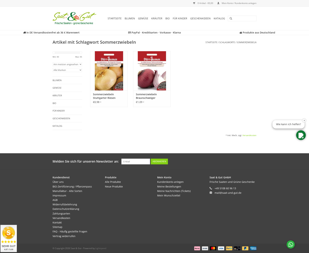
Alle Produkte (113, 182)
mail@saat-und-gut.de (228, 192)
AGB (55, 200)
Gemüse (143, 18)
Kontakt (57, 222)
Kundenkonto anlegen (170, 182)
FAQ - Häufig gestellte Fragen (70, 231)
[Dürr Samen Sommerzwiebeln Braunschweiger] (152, 70)
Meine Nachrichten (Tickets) (174, 191)
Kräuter (156, 18)
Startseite (115, 18)
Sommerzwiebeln (246, 42)
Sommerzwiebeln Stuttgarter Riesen (104, 96)
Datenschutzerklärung (66, 209)
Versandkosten (249, 135)
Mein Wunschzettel (168, 195)
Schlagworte (227, 42)
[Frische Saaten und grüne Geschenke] (76, 18)
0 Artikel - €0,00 (205, 3)
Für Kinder (180, 18)
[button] (301, 135)
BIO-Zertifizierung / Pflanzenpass (72, 186)
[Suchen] (229, 19)
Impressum (59, 195)
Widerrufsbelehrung (65, 204)
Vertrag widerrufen (64, 236)
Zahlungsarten (61, 213)
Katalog (219, 18)
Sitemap (57, 227)
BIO (167, 18)
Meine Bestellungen (169, 186)
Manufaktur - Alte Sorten (67, 191)
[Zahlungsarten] (197, 248)
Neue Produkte (114, 186)
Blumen (130, 18)
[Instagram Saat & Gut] (253, 161)
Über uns (58, 182)
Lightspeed (100, 248)
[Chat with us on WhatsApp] (291, 244)
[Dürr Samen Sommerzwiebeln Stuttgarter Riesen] (109, 70)
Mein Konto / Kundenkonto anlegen (238, 3)
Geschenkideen (200, 18)
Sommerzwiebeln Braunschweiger (146, 96)
